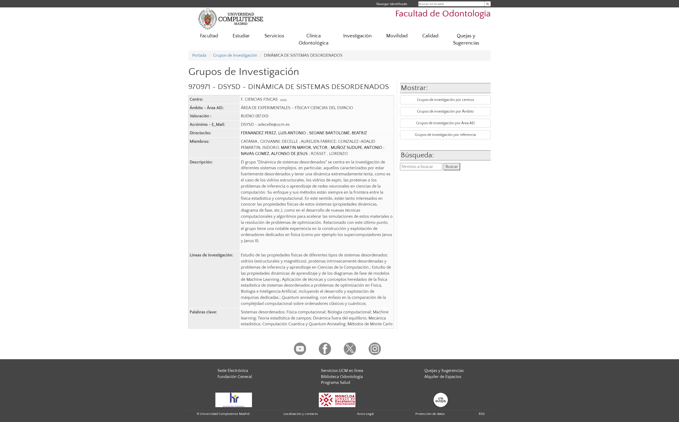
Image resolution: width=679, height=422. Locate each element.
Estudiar (241, 36)
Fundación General (234, 376)
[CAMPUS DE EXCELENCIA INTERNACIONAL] (337, 399)
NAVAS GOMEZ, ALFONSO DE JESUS (275, 153)
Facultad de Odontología (443, 14)
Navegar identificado (391, 4)
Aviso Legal (365, 414)
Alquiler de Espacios (442, 376)
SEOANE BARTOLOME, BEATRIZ (338, 133)
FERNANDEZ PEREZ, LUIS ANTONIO (274, 133)
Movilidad (397, 36)
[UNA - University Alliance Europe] (440, 399)
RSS (482, 414)
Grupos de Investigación (235, 55)
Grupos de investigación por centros (445, 100)
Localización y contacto (301, 414)
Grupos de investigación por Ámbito (445, 111)
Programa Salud (335, 382)
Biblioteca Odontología (342, 376)
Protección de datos (430, 414)
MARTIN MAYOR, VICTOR (305, 147)
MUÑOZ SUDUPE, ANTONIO (357, 147)
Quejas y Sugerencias (466, 39)
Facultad (209, 36)
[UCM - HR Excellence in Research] (233, 399)
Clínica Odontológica (313, 39)
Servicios (274, 36)
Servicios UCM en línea (342, 370)
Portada (199, 55)
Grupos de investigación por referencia (445, 135)
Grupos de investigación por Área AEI (445, 123)
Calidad (430, 36)
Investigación (357, 36)
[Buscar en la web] (488, 3)
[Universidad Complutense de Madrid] (230, 18)
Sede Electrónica (232, 370)
